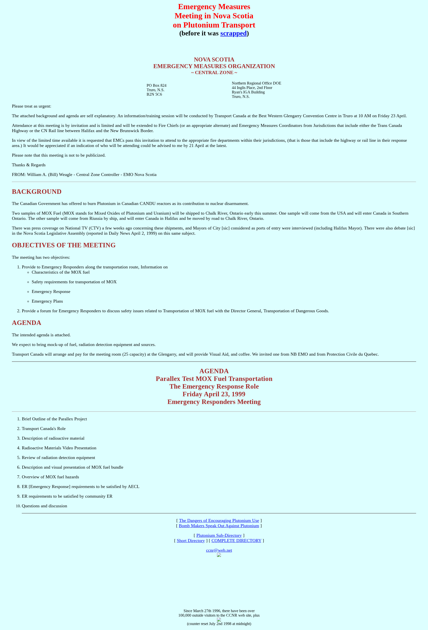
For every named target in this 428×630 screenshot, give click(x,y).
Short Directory (191, 540)
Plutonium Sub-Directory (219, 535)
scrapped (233, 33)
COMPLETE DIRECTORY (236, 540)
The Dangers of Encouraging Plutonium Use (219, 520)
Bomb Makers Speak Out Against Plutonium (219, 525)
